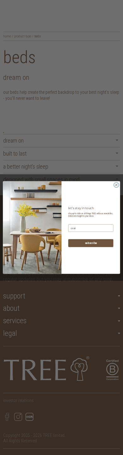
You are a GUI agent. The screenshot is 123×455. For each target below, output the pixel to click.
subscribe (91, 243)
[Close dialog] (116, 184)
